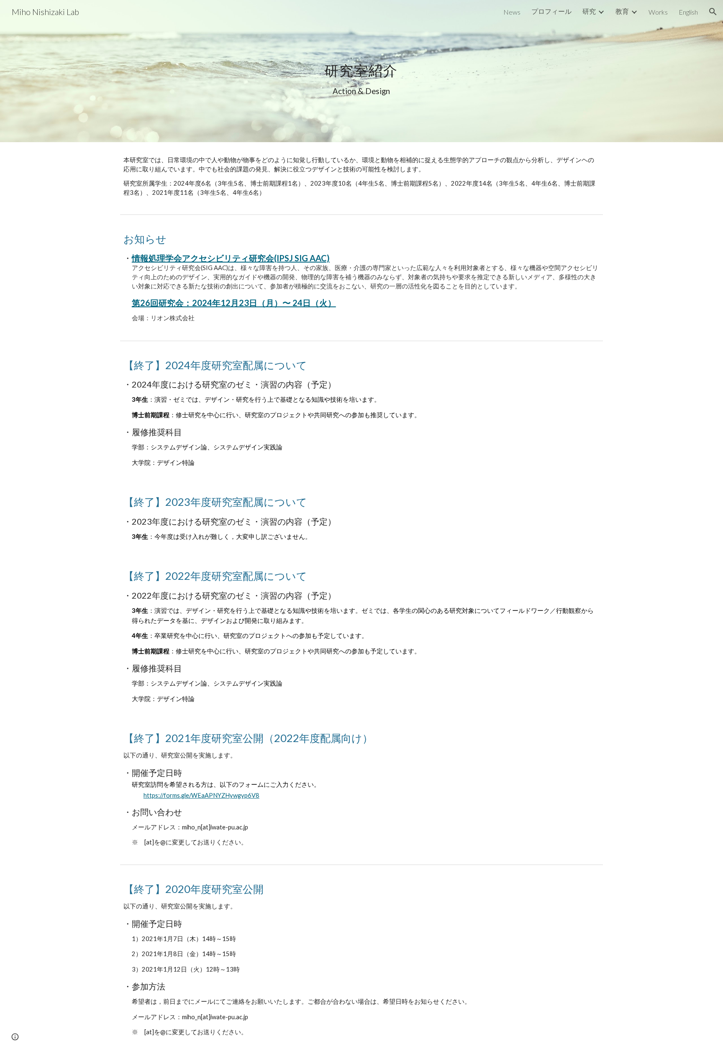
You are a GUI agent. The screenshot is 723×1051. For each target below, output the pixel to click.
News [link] (511, 12)
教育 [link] (622, 11)
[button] (713, 12)
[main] (361, 71)
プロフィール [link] (551, 11)
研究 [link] (589, 11)
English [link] (688, 12)
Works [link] (658, 12)
